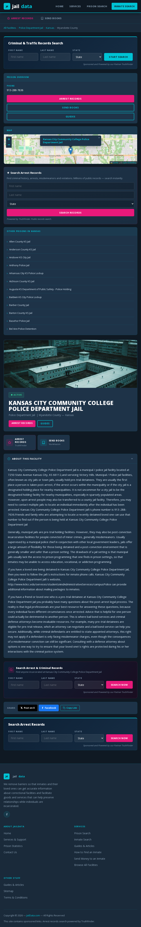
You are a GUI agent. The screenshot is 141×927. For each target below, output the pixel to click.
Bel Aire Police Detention (22, 328)
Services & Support (15, 839)
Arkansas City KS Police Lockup (26, 273)
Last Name (47, 50)
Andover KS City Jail (19, 257)
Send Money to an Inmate (89, 858)
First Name (15, 50)
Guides (45, 423)
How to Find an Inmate (88, 852)
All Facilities (10, 27)
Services (75, 6)
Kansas (50, 27)
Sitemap (8, 891)
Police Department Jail (31, 27)
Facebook (50, 707)
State (76, 50)
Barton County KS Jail (20, 313)
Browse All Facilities (86, 865)
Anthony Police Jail (19, 265)
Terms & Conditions (16, 897)
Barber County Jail (19, 305)
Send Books (53, 18)
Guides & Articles (84, 846)
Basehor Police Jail (19, 320)
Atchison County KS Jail (21, 281)
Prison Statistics (13, 846)
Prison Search (97, 6)
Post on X (29, 707)
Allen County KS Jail (19, 241)
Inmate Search (124, 6)
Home (60, 6)
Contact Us (10, 852)
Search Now (119, 684)
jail (19, 6)
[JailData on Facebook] (7, 814)
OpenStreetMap (129, 162)
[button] (70, 151)
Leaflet (115, 162)
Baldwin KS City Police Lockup (25, 297)
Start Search (118, 57)
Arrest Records (22, 18)
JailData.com (33, 915)
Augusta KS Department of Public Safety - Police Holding (40, 289)
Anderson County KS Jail (22, 249)
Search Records (70, 212)
